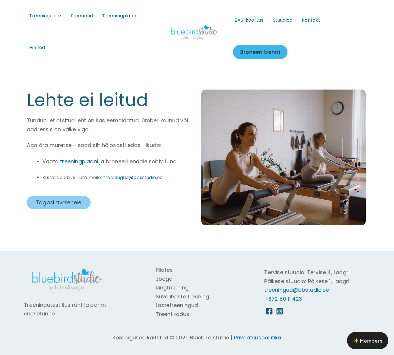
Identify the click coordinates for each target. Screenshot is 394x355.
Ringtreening (172, 287)
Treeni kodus (172, 314)
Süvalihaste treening (182, 296)
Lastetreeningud (177, 305)
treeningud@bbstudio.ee (296, 289)
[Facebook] (269, 311)
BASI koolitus (249, 20)
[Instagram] (280, 311)
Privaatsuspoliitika (258, 337)
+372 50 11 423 (283, 298)
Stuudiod (283, 20)
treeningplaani (79, 161)
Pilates (164, 270)
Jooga (164, 278)
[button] (58, 16)
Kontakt (311, 20)
